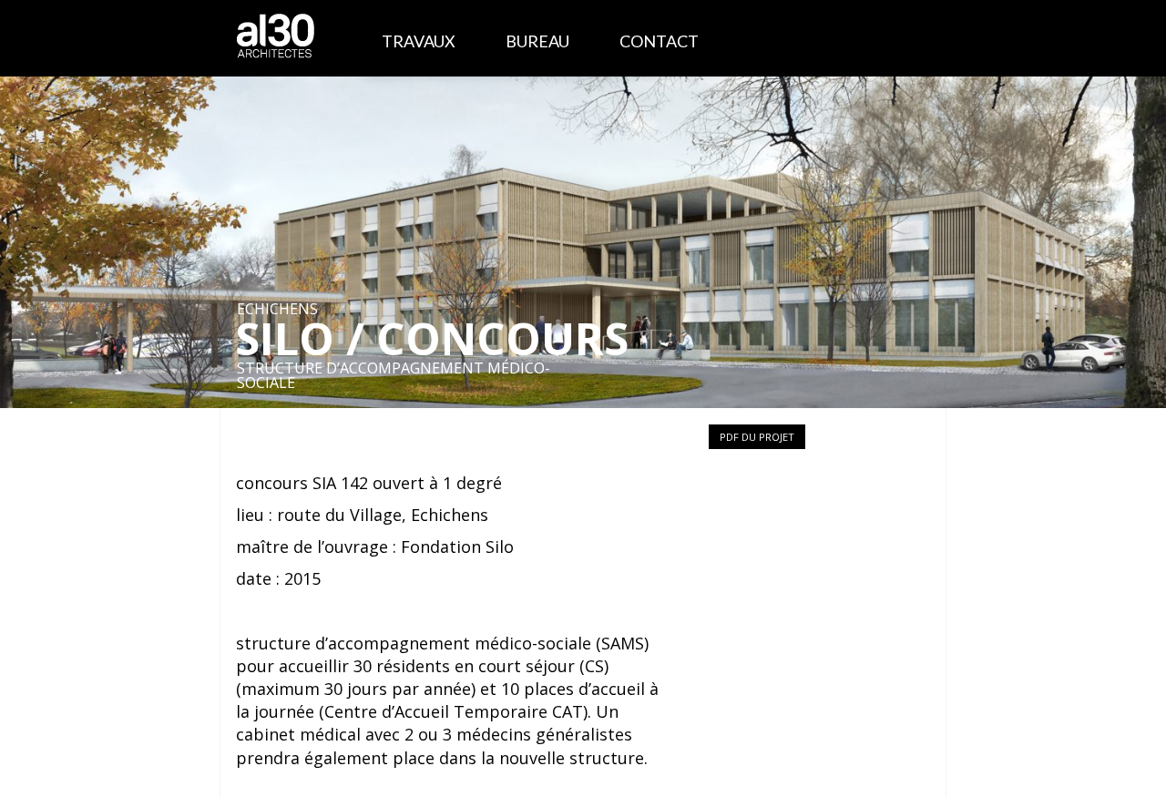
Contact (659, 41)
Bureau (537, 41)
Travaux (418, 41)
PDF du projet (757, 437)
